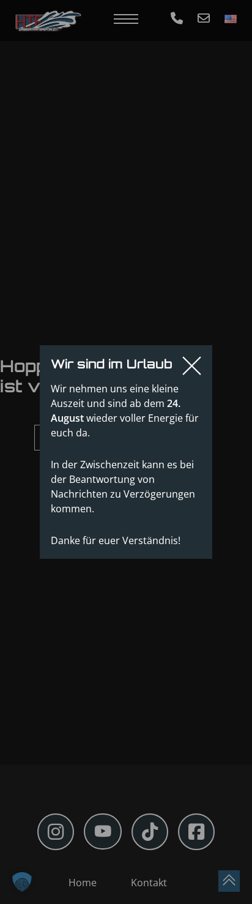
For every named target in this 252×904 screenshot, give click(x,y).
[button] (22, 882)
